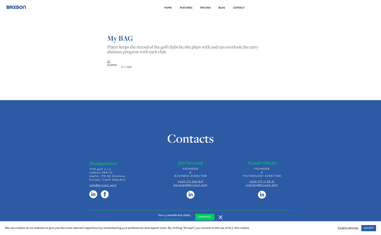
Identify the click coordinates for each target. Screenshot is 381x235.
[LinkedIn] (190, 195)
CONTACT (205, 217)
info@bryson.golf (102, 185)
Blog (221, 8)
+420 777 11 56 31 (262, 181)
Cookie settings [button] (348, 228)
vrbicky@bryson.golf (262, 185)
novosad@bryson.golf (190, 185)
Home (168, 8)
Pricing (205, 8)
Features (186, 8)
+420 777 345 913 (190, 181)
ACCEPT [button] (369, 228)
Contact (238, 8)
